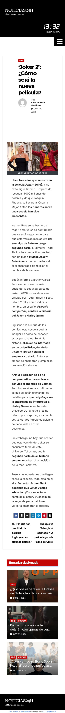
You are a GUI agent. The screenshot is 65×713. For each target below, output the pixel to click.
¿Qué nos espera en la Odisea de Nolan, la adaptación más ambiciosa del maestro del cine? (32, 595)
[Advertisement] (32, 127)
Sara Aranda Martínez (38, 104)
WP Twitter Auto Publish (19, 712)
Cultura (22, 621)
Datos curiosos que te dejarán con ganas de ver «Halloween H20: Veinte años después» (32, 631)
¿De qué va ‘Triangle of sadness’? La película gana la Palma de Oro (43, 532)
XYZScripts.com (49, 712)
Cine (21, 61)
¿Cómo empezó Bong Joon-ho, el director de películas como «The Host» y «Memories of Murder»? (31, 667)
